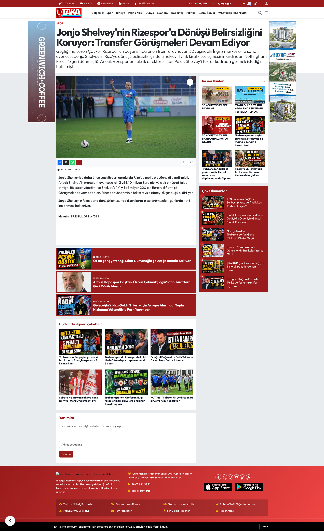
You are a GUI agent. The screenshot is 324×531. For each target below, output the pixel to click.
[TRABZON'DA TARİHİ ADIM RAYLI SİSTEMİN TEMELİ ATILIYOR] (250, 94)
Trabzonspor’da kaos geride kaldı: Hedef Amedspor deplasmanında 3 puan (126, 360)
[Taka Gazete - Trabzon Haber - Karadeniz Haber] (69, 12)
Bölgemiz (98, 12)
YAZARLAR (68, 3)
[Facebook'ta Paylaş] (60, 162)
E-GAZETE (107, 3)
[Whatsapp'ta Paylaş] (72, 162)
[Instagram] (230, 477)
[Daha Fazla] (79, 162)
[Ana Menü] (266, 13)
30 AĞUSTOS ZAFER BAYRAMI (215, 107)
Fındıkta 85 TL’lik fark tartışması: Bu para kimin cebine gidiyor (248, 172)
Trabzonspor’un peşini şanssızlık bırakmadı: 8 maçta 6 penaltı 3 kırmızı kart (78, 360)
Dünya (149, 12)
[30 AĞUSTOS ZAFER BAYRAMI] (217, 94)
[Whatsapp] (242, 477)
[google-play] (249, 487)
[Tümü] (263, 81)
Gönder (66, 454)
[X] (224, 477)
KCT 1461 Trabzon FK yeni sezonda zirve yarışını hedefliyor (172, 399)
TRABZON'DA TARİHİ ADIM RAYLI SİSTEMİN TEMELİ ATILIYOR (249, 108)
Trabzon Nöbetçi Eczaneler (78, 504)
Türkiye (120, 12)
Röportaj (177, 12)
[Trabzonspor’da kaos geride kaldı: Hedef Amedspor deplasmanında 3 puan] (126, 341)
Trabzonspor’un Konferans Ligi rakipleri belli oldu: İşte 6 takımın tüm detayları (125, 401)
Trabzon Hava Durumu (128, 504)
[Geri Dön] (10, 521)
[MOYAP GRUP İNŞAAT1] (282, 71)
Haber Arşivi (227, 510)
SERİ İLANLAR (146, 3)
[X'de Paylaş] (66, 162)
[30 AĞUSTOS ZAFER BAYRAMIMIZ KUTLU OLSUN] (217, 124)
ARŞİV (125, 3)
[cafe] (41, 71)
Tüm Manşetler (123, 510)
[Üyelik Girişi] (265, 3)
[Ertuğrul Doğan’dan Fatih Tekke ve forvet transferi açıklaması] (172, 341)
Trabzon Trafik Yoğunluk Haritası (237, 504)
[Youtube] (236, 477)
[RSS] (248, 477)
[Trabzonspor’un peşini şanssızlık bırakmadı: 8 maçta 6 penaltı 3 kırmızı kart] (80, 341)
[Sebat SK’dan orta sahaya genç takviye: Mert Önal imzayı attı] (80, 382)
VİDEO (88, 3)
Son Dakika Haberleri (178, 510)
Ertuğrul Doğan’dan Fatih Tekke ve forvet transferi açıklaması (172, 358)
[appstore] (218, 487)
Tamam (264, 526)
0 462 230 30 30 (141, 484)
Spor (109, 12)
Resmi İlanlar (206, 12)
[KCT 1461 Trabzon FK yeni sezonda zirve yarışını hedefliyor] (172, 382)
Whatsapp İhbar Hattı (232, 12)
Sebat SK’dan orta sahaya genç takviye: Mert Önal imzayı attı (78, 399)
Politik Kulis (135, 12)
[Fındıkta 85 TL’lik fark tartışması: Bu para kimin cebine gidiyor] (250, 158)
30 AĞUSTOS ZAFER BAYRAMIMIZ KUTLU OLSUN (215, 138)
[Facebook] (218, 477)
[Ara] (260, 13)
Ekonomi (162, 12)
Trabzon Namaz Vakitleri (181, 504)
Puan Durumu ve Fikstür (76, 510)
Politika (191, 12)
